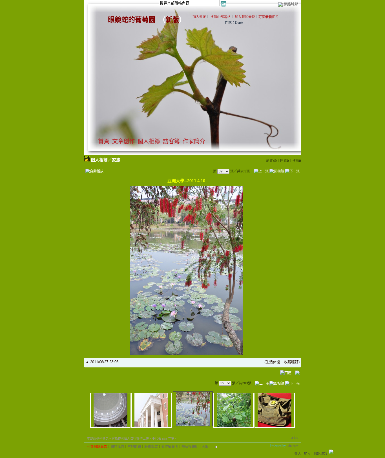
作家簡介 (194, 141)
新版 (172, 19)
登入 (297, 454)
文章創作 (123, 141)
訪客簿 (171, 141)
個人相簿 (149, 141)
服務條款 (151, 447)
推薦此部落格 (220, 17)
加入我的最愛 (245, 17)
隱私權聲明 (190, 447)
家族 (116, 159)
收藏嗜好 (291, 362)
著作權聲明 (169, 447)
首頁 (103, 141)
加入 (307, 454)
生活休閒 (272, 362)
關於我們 (117, 447)
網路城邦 (291, 4)
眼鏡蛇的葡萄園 (131, 19)
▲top (294, 437)
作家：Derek (234, 23)
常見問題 (134, 447)
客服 (205, 447)
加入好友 (199, 17)
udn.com (292, 446)
